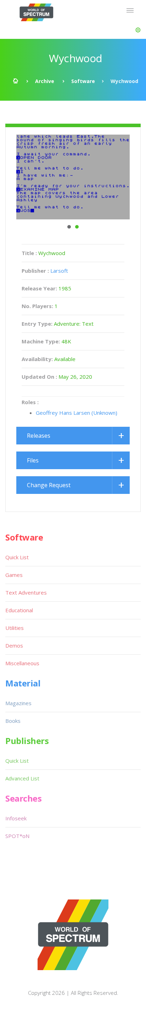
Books (13, 720)
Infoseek (16, 818)
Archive (44, 81)
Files (33, 460)
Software (83, 81)
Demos (14, 645)
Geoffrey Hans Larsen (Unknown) (76, 412)
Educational (19, 610)
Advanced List (22, 778)
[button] (138, 30)
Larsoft (59, 270)
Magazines (18, 703)
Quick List (17, 557)
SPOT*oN (17, 835)
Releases (38, 435)
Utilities (14, 627)
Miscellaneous (22, 663)
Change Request (49, 485)
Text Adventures (26, 592)
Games (14, 574)
